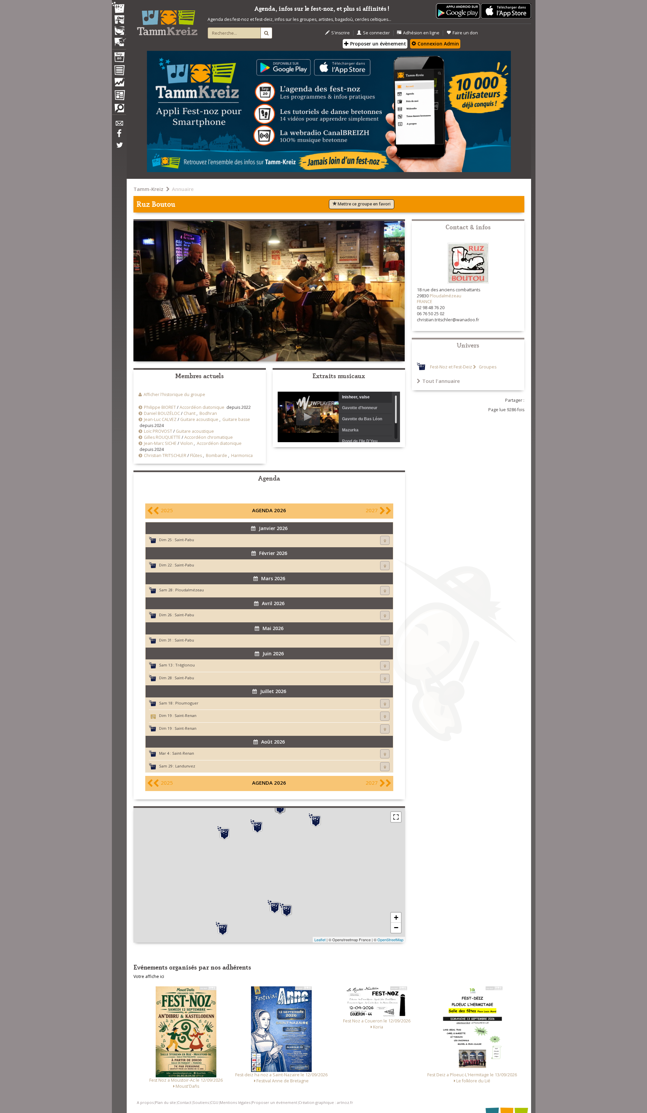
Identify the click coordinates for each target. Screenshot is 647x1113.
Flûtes (196, 455)
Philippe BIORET (160, 407)
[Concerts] (119, 20)
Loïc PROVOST (158, 431)
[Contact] (119, 125)
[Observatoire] (119, 84)
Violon (186, 443)
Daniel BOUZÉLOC (162, 413)
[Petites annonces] (119, 110)
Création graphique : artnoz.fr (326, 1102)
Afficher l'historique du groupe (174, 394)
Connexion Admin (437, 43)
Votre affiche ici (148, 976)
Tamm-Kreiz (148, 189)
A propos (145, 1102)
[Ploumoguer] (223, 929)
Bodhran (208, 413)
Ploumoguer (186, 703)
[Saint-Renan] (287, 910)
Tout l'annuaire (441, 381)
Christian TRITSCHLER (165, 455)
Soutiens (201, 1102)
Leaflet (320, 939)
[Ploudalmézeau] (257, 826)
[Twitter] (119, 148)
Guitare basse (236, 419)
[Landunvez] (224, 833)
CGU (214, 1102)
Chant (189, 413)
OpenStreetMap (390, 939)
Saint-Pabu (184, 539)
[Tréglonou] (316, 820)
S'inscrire (340, 33)
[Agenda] (119, 58)
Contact (184, 1102)
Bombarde (216, 455)
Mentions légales (235, 1102)
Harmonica (242, 455)
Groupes (487, 367)
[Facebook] (119, 135)
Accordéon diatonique (202, 407)
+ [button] (396, 917)
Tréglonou (185, 664)
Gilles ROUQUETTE (162, 437)
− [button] (396, 927)
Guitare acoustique (199, 419)
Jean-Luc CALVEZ (160, 419)
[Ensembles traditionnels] (119, 39)
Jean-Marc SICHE (160, 443)
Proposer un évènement (377, 43)
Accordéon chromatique (208, 437)
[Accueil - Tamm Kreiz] (167, 20)
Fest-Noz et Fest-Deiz (451, 367)
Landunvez (185, 765)
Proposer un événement (274, 1102)
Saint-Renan (185, 715)
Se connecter (376, 33)
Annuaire (183, 189)
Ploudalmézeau (189, 589)
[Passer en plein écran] (396, 817)
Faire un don (465, 33)
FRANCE (424, 301)
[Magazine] (119, 96)
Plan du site (165, 1102)
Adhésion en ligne (421, 33)
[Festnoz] (119, 8)
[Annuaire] (119, 71)
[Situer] (385, 540)
